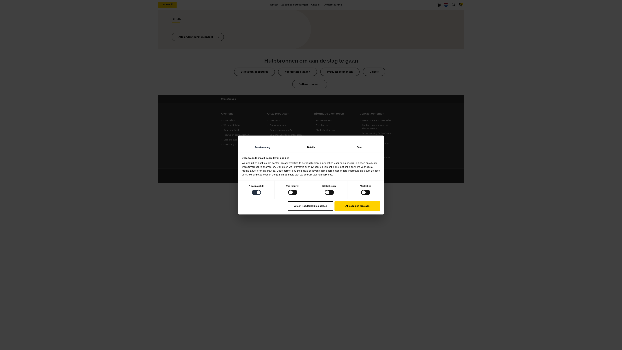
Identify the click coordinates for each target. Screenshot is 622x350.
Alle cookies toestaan (357, 205)
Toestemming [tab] (262, 147)
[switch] (292, 192)
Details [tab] (311, 147)
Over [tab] (359, 147)
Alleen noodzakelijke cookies (310, 205)
